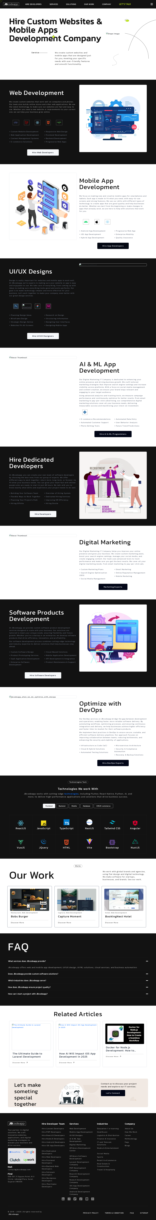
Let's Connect (113, 1093)
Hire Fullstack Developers (48, 1173)
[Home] (11, 4)
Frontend (49, 806)
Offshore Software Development (78, 1157)
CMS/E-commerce (103, 806)
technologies (71, 793)
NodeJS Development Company (79, 1181)
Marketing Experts (113, 586)
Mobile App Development (81, 1132)
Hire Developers (43, 514)
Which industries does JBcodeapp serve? (27, 980)
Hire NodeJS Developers (53, 1138)
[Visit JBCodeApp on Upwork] (29, 1160)
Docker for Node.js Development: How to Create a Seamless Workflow (124, 1049)
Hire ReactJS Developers (53, 1135)
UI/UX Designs (76, 1135)
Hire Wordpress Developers (49, 1179)
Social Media (103, 1153)
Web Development (78, 1128)
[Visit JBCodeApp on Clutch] (15, 1160)
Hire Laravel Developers (53, 1128)
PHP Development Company (78, 1169)
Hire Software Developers (43, 675)
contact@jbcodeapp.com (19, 1169)
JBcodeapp (13, 1214)
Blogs (127, 1145)
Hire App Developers (113, 245)
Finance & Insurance (106, 1138)
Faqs (127, 1142)
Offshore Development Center (80, 1149)
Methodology (131, 1138)
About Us (129, 1128)
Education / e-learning (108, 1128)
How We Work (131, 1132)
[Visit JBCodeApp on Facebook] (80, 1199)
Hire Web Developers (43, 152)
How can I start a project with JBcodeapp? (28, 993)
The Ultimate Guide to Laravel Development (27, 1055)
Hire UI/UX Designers (43, 336)
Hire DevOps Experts (113, 763)
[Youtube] (86, 1199)
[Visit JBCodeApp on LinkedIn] (63, 1199)
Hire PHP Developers (51, 1132)
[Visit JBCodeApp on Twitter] (75, 1199)
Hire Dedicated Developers (49, 1152)
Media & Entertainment (108, 1148)
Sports (100, 1157)
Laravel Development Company (79, 1163)
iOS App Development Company (80, 1187)
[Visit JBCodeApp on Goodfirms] (15, 1152)
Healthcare (102, 1132)
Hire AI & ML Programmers (113, 434)
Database (86, 806)
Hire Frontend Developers (48, 1161)
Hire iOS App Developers (53, 1145)
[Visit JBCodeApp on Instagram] (69, 1199)
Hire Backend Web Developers (50, 1167)
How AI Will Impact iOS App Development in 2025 (77, 1055)
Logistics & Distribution (108, 1135)
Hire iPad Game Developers (49, 1185)
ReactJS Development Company (80, 1175)
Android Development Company (80, 1192)
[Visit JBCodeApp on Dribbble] (92, 1199)
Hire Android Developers (53, 1142)
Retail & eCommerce (106, 1160)
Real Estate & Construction (103, 1164)
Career (128, 1135)
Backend (62, 806)
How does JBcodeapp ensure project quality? (29, 987)
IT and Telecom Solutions (104, 1143)
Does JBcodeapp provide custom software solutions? (33, 973)
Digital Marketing (78, 1144)
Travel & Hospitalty (106, 1169)
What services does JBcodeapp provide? (27, 961)
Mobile (74, 806)
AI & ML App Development (76, 1140)
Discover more (19, 1063)
